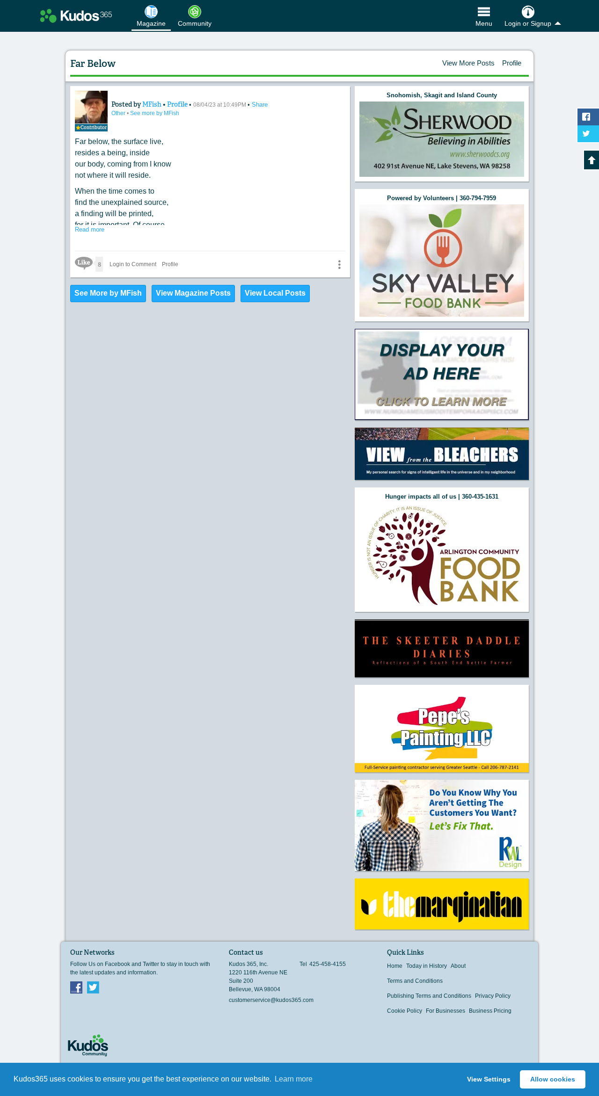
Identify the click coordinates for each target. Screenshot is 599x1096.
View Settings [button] (489, 1079)
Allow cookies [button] (552, 1079)
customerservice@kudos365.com (271, 1000)
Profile (511, 63)
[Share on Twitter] (588, 133)
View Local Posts (275, 293)
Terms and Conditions (415, 981)
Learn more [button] (294, 1079)
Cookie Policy (404, 1011)
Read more (89, 229)
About (458, 966)
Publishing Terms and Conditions (429, 996)
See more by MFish (154, 113)
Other (119, 113)
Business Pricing (490, 1011)
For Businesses (445, 1011)
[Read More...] (441, 139)
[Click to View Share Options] (339, 264)
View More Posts (468, 63)
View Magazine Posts (193, 293)
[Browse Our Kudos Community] (76, 16)
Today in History (426, 966)
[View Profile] (91, 107)
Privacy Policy (493, 996)
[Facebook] (76, 987)
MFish (152, 104)
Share (260, 104)
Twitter (93, 987)
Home (394, 966)
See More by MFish (108, 293)
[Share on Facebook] (588, 117)
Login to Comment (133, 264)
